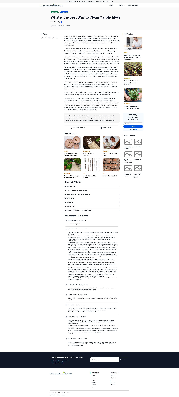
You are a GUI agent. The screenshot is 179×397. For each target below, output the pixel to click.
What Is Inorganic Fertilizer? (88, 154)
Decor (66, 151)
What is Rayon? (137, 159)
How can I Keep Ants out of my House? (127, 174)
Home (125, 52)
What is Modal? (137, 147)
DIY (84, 173)
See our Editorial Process (79, 127)
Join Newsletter (133, 5)
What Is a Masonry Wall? (110, 176)
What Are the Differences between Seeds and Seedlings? (132, 82)
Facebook (113, 385)
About (112, 375)
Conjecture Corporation (64, 392)
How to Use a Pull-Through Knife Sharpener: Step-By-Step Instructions (132, 57)
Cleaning (105, 151)
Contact (113, 378)
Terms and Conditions (60, 394)
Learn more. (111, 1)
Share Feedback (107, 127)
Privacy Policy (52, 394)
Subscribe (133, 126)
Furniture (94, 384)
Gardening (86, 151)
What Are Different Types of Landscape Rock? (72, 176)
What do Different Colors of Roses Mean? (128, 161)
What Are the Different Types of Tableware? (71, 154)
